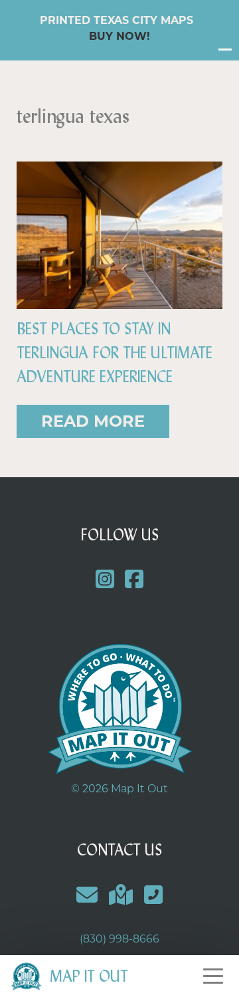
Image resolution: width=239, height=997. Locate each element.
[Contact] (87, 895)
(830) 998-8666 (119, 939)
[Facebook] (134, 580)
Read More (93, 421)
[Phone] (153, 895)
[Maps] (121, 895)
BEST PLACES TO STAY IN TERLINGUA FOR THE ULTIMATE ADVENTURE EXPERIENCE (114, 353)
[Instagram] (104, 580)
